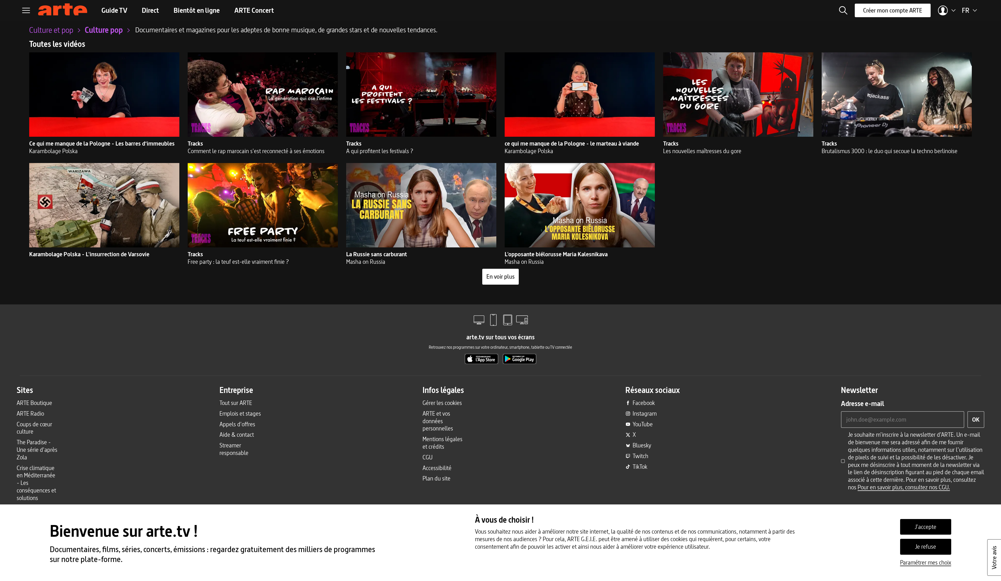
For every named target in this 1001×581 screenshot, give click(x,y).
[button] (843, 10)
